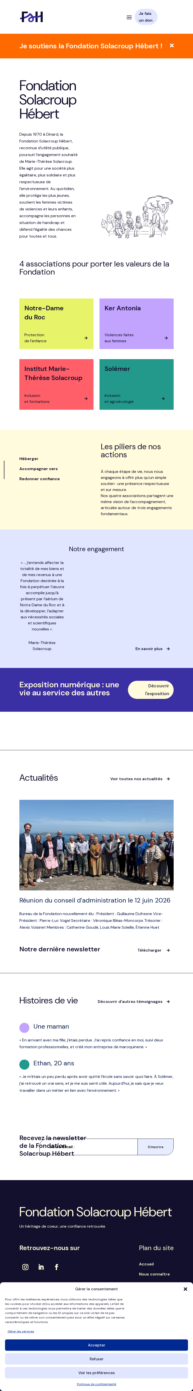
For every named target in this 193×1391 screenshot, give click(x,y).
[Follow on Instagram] (25, 1267)
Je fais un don (146, 17)
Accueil (146, 1264)
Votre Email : (62, 1146)
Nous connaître (154, 1274)
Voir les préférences (96, 1372)
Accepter (96, 1345)
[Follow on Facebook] (57, 1267)
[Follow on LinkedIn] (41, 1267)
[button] (185, 1289)
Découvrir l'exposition (157, 690)
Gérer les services (21, 1331)
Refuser (97, 1359)
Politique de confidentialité (96, 1384)
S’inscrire (155, 1147)
